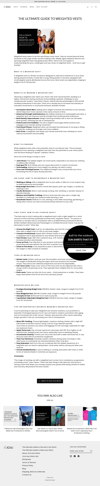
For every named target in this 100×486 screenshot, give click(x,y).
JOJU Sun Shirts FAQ (30, 456)
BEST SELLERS (42, 7)
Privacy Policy (27, 465)
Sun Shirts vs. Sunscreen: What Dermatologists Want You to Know (50, 430)
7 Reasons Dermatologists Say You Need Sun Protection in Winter (18, 430)
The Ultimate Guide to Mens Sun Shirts (37, 450)
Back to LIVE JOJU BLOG (51, 381)
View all (50, 400)
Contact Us (26, 475)
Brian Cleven (43, 101)
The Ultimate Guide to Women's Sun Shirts (39, 447)
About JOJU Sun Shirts (31, 453)
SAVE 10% (81, 250)
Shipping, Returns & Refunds (33, 472)
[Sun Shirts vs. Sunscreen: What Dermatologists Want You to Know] (50, 416)
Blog (24, 469)
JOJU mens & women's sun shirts (29, 326)
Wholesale (26, 459)
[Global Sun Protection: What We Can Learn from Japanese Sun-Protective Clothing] (82, 416)
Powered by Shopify (50, 480)
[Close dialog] (96, 227)
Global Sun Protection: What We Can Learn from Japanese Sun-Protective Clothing (82, 431)
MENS (32, 7)
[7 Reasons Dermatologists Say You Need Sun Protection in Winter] (18, 416)
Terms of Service (29, 462)
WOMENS (24, 7)
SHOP (16, 7)
